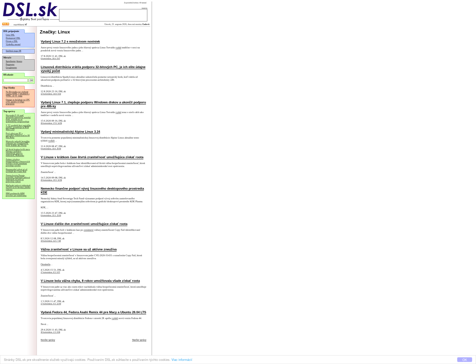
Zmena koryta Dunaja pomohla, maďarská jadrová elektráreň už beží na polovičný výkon (18, 178)
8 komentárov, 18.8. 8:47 (50, 58)
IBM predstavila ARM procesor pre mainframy (16, 194)
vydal (118, 47)
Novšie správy (48, 340)
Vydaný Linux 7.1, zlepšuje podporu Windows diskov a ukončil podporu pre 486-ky (93, 104)
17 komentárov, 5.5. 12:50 (51, 304)
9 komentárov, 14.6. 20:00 (51, 149)
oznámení (89, 229)
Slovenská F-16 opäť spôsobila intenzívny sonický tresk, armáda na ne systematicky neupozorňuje (18, 118)
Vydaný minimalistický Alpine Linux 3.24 (70, 131)
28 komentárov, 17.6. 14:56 (51, 123)
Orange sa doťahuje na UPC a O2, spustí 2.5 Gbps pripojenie (18, 102)
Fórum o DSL (12, 41)
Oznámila (45, 264)
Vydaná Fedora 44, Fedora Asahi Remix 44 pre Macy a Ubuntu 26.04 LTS (93, 312)
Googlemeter (11, 68)
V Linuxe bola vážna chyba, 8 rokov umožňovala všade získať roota (90, 281)
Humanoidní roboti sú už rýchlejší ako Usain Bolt (16, 170)
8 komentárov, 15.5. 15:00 (51, 215)
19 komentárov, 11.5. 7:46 (51, 241)
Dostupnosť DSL (13, 38)
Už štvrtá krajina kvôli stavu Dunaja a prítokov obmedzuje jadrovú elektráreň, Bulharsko (18, 152)
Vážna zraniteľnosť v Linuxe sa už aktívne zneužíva (79, 249)
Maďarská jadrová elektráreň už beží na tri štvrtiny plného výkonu (18, 187)
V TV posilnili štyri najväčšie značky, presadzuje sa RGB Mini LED (18, 127)
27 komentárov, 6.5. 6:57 (50, 272)
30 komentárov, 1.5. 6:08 (50, 332)
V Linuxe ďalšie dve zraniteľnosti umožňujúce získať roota (84, 224)
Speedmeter (11, 61)
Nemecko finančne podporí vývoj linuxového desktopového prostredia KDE (92, 190)
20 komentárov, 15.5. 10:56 (51, 180)
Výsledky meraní (13, 44)
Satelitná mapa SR (13, 51)
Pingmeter (10, 64)
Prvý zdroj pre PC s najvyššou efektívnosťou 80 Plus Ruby (18, 135)
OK (464, 359)
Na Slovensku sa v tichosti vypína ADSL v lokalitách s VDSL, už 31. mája (17, 94)
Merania (19, 61)
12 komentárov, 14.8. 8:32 (51, 94)
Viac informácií (181, 359)
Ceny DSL (10, 35)
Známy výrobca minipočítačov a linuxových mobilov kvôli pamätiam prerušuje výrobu (18, 162)
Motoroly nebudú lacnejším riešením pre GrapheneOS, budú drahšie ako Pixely (18, 143)
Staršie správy (139, 340)
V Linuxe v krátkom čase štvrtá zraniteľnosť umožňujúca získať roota (92, 157)
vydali (51, 140)
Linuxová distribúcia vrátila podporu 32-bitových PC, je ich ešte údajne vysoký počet (93, 69)
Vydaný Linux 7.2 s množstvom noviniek (70, 41)
